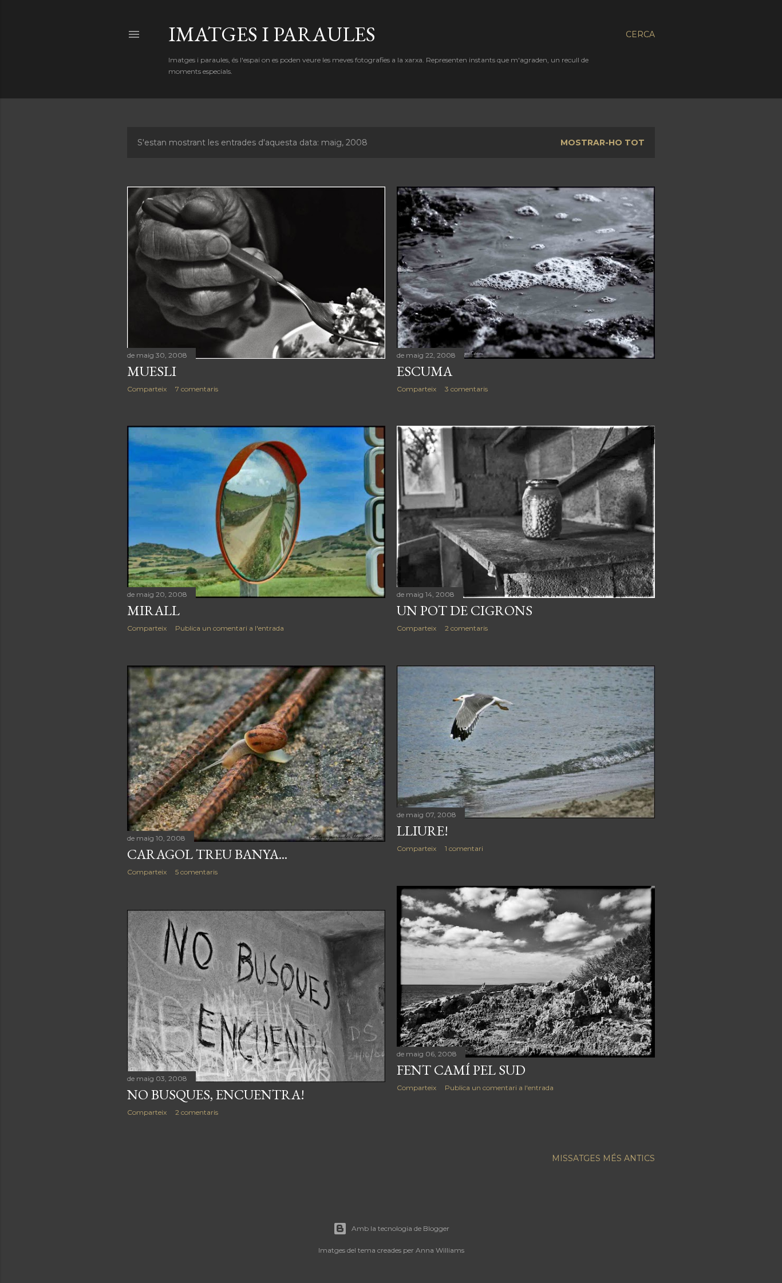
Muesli (151, 371)
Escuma (424, 371)
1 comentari (464, 848)
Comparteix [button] (147, 389)
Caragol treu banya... (207, 854)
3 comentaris (466, 389)
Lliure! (422, 831)
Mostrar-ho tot (602, 142)
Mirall (153, 610)
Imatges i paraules (272, 34)
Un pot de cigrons (464, 610)
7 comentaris (196, 389)
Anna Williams (440, 1250)
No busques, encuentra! (216, 1094)
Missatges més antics (603, 1158)
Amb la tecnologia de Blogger (400, 1228)
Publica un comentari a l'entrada (229, 628)
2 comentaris (466, 628)
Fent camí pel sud (461, 1070)
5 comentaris (196, 872)
